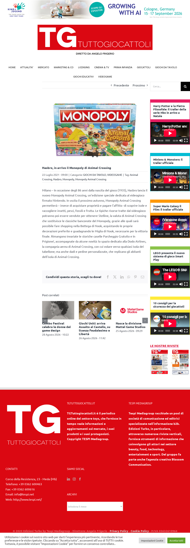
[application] (170, 133)
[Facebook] (79, 479)
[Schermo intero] (186, 140)
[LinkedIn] (68, 479)
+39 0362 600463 (30, 484)
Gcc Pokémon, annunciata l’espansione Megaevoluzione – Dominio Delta (55, 330)
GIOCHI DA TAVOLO (94, 174)
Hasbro (57, 179)
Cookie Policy (140, 531)
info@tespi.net (24, 494)
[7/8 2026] (159, 351)
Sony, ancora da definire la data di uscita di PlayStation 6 (95, 326)
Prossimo (139, 85)
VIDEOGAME (114, 174)
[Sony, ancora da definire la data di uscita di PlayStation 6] (95, 303)
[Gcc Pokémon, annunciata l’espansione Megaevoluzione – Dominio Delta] (58, 303)
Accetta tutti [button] (176, 540)
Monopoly (68, 179)
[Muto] (181, 140)
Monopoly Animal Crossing (90, 179)
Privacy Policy (119, 531)
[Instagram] (74, 479)
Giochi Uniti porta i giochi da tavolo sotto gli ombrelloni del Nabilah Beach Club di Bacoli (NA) (131, 330)
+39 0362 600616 (23, 489)
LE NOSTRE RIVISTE (164, 346)
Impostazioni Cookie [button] (152, 540)
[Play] (155, 140)
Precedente (121, 85)
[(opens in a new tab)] (180, 351)
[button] (45, 322)
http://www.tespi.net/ (27, 499)
